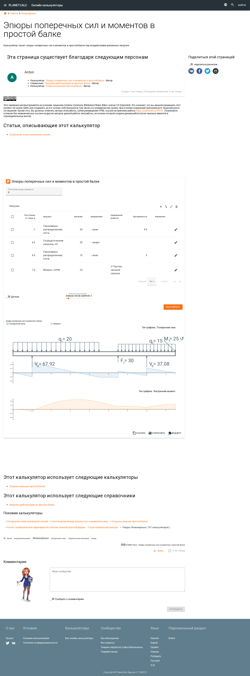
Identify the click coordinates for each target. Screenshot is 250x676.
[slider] (79, 298)
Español (154, 647)
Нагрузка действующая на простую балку (67, 83)
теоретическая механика (78, 538)
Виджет (175, 433)
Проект (10, 638)
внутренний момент (22, 538)
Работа (14, 13)
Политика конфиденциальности (40, 642)
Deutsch (154, 638)
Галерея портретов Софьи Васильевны (122, 647)
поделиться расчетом (205, 64)
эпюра (93, 538)
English (154, 642)
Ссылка (139, 433)
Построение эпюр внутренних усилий (29, 134)
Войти (242, 5)
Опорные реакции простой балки (64, 86)
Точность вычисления (77, 294)
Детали (14, 296)
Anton (160, 550)
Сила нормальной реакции (103, 527)
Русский (154, 660)
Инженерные (28, 13)
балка (9, 538)
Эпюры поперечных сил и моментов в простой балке (75, 80)
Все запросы (108, 642)
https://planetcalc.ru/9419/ (149, 110)
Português (155, 656)
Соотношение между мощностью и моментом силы (80, 521)
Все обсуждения (110, 638)
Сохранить (156, 433)
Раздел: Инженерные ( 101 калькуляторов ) (146, 527)
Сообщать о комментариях (69, 599)
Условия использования (36, 638)
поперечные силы (58, 538)
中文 (152, 665)
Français (154, 651)
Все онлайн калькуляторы (79, 638)
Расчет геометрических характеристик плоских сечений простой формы (46, 527)
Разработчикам (109, 651)
